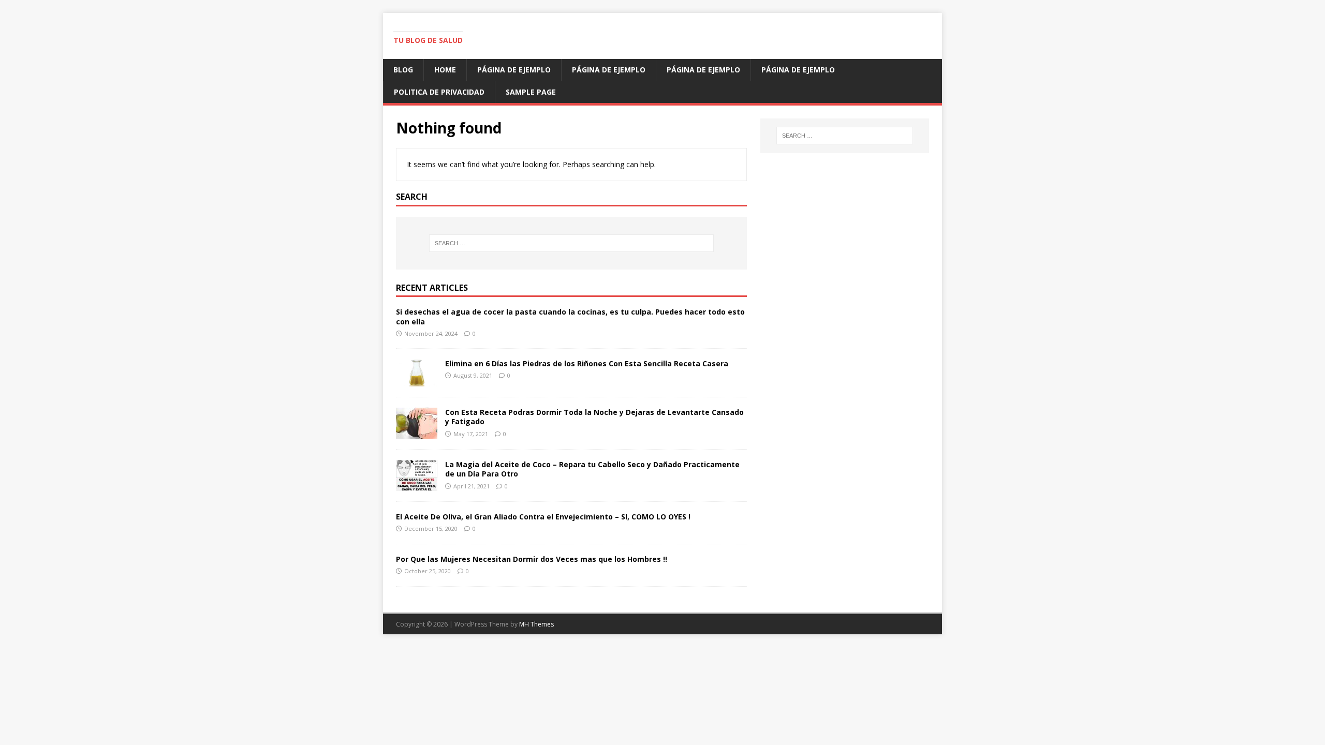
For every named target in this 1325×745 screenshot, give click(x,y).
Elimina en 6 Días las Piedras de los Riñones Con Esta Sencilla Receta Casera (586, 363)
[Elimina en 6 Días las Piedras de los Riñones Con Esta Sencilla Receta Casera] (416, 380)
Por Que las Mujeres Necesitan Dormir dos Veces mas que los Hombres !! (531, 559)
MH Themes (536, 624)
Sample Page (531, 92)
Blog (403, 69)
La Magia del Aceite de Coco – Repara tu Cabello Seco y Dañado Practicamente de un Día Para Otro (592, 469)
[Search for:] (571, 243)
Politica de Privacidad (439, 92)
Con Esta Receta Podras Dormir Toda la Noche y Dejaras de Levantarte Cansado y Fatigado (594, 416)
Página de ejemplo (514, 69)
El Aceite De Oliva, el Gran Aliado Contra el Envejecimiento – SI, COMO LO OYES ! (543, 517)
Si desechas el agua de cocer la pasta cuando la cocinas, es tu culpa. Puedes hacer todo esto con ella (570, 316)
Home (445, 69)
